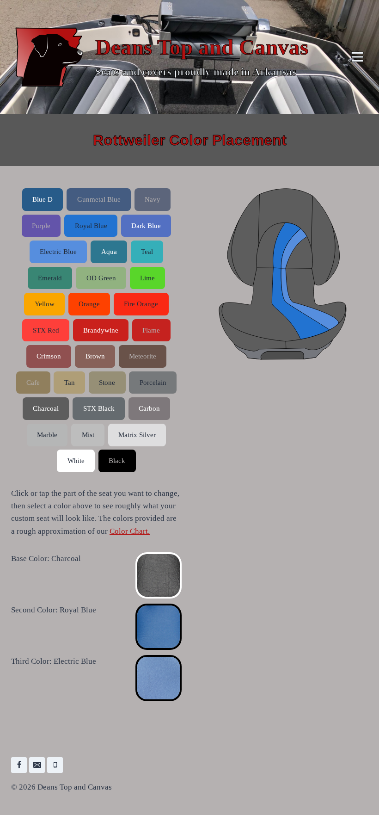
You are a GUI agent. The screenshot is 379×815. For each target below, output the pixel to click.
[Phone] (55, 765)
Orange (89, 304)
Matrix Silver (137, 434)
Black (117, 460)
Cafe (33, 382)
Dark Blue (146, 225)
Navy (152, 199)
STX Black (99, 408)
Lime (147, 278)
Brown (95, 356)
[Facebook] (19, 765)
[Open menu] (357, 56)
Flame (151, 330)
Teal (147, 251)
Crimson (49, 356)
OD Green (101, 278)
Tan (69, 382)
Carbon (149, 408)
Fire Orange (141, 304)
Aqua (109, 251)
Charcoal (46, 408)
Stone (107, 382)
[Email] (37, 765)
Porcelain (153, 382)
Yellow (45, 304)
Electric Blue (58, 251)
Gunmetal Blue (99, 199)
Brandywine (100, 330)
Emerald (50, 278)
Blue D (42, 199)
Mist (88, 434)
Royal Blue (91, 225)
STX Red (46, 330)
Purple (41, 225)
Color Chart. (130, 531)
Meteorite (142, 356)
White (76, 460)
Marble (47, 434)
